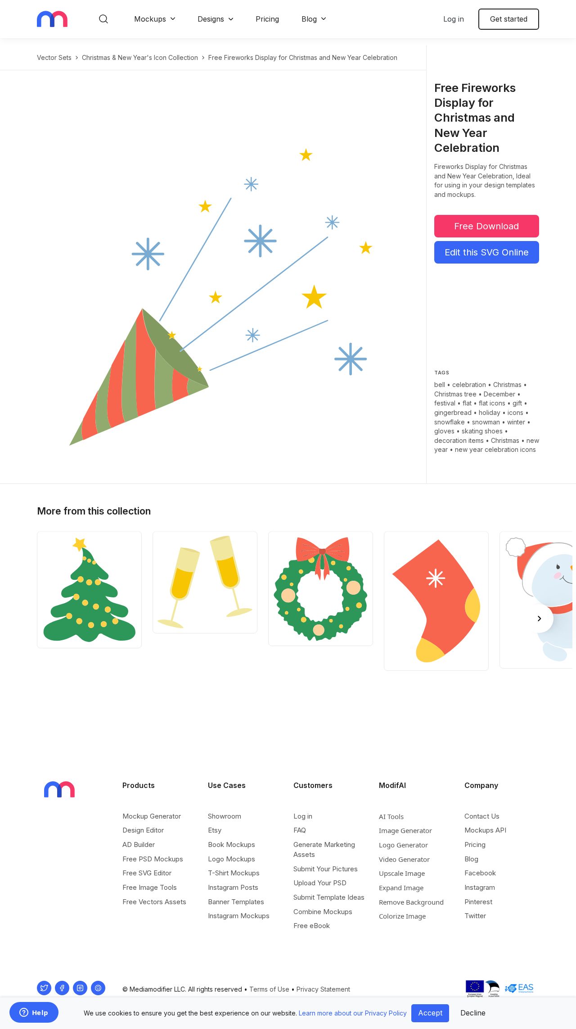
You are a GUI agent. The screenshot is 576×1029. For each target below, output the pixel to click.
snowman (486, 422)
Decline (473, 1012)
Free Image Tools (149, 887)
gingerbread (453, 412)
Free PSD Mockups (152, 859)
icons (515, 412)
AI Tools (391, 816)
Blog (309, 18)
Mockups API (485, 830)
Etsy (214, 830)
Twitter (475, 915)
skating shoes (482, 431)
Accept (430, 1012)
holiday (489, 412)
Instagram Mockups (239, 915)
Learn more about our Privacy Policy (353, 1013)
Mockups (150, 18)
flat (467, 403)
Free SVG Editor (146, 873)
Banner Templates (236, 901)
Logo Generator (403, 844)
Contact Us (482, 816)
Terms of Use (269, 989)
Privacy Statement (323, 989)
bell (439, 384)
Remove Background (411, 901)
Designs (211, 18)
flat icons (492, 403)
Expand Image (401, 887)
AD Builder (138, 844)
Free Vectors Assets (154, 901)
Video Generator (404, 859)
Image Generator (405, 830)
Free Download (486, 226)
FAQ (299, 830)
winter (516, 422)
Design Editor (143, 830)
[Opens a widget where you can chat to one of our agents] (33, 1013)
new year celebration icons (495, 449)
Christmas (507, 384)
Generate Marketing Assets (324, 849)
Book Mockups (231, 844)
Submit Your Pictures (325, 869)
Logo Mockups (231, 859)
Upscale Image (402, 873)
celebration (469, 384)
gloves (444, 431)
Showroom (224, 816)
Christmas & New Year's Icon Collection (140, 57)
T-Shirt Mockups (234, 873)
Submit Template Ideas (328, 897)
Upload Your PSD (319, 883)
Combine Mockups (322, 911)
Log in (453, 18)
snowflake (449, 422)
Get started (508, 18)
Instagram (479, 887)
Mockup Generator (151, 816)
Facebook (480, 873)
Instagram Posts (233, 887)
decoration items (459, 440)
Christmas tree (455, 394)
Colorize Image (402, 915)
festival (444, 403)
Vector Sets (54, 57)
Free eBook (311, 925)
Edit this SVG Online (487, 252)
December (499, 394)
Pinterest (478, 901)
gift (517, 403)
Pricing (267, 18)
